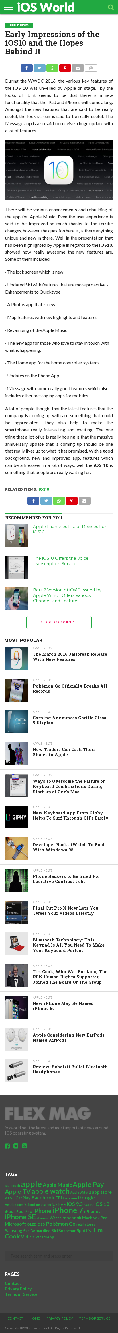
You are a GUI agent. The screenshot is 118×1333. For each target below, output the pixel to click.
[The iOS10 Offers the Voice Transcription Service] (16, 567)
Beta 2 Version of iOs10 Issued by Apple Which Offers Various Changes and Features (67, 595)
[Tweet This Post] (40, 66)
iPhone (42, 1210)
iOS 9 (62, 1204)
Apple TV (18, 1191)
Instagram (43, 1204)
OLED (31, 1224)
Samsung (13, 1230)
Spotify (84, 1230)
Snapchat (67, 1230)
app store (102, 1192)
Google (86, 1198)
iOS (55, 1204)
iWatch (55, 1218)
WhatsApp (44, 1237)
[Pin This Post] (65, 66)
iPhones (92, 1211)
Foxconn (70, 1198)
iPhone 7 (67, 1210)
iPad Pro (23, 1211)
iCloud (29, 1204)
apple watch (50, 1191)
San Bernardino (36, 1230)
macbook (71, 1217)
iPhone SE (20, 1217)
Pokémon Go (61, 1223)
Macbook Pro (94, 1218)
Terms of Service (21, 1294)
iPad (9, 1211)
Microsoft (15, 1223)
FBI (58, 1197)
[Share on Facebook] (27, 66)
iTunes (42, 1218)
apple (31, 1184)
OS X (41, 1224)
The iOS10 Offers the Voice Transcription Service (60, 561)
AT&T (10, 1198)
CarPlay (23, 1197)
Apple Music (57, 1185)
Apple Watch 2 (80, 1192)
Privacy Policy (18, 1288)
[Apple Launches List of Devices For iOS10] (16, 535)
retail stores (85, 1224)
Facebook (43, 1198)
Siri (54, 1230)
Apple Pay (88, 1184)
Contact (13, 1283)
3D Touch (12, 1185)
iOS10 (44, 489)
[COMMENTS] (91, 66)
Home (35, 1318)
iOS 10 (101, 1204)
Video (27, 1237)
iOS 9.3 (75, 1204)
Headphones (14, 1204)
